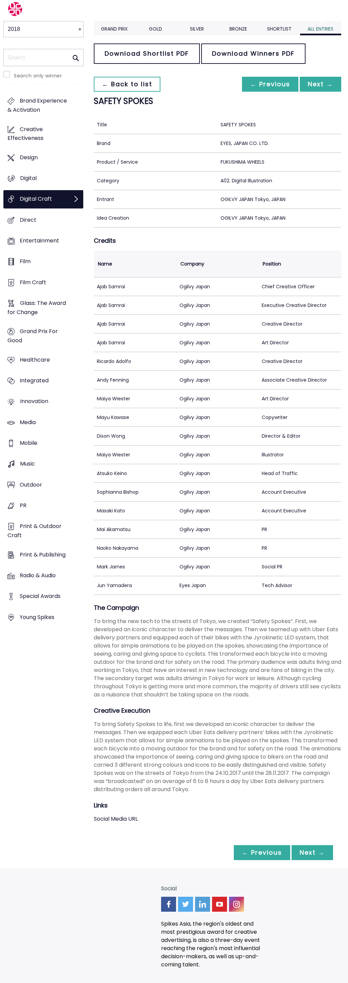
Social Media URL (116, 819)
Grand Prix (114, 28)
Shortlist (279, 28)
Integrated (34, 381)
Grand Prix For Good (32, 336)
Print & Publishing (43, 555)
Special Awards (40, 596)
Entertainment (39, 241)
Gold (155, 28)
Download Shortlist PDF (147, 53)
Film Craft (33, 282)
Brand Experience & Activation (37, 105)
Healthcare (35, 360)
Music (27, 464)
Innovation (34, 401)
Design (29, 157)
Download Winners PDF (253, 53)
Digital (28, 178)
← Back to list (127, 84)
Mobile (28, 443)
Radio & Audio (38, 575)
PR (23, 505)
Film (25, 262)
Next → (320, 84)
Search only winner (38, 75)
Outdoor (31, 485)
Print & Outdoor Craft (34, 531)
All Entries (320, 28)
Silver (197, 28)
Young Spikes (37, 617)
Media (28, 422)
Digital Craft (36, 199)
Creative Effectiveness (25, 133)
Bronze (238, 28)
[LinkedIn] (202, 904)
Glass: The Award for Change (36, 307)
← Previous (270, 84)
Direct (28, 220)
